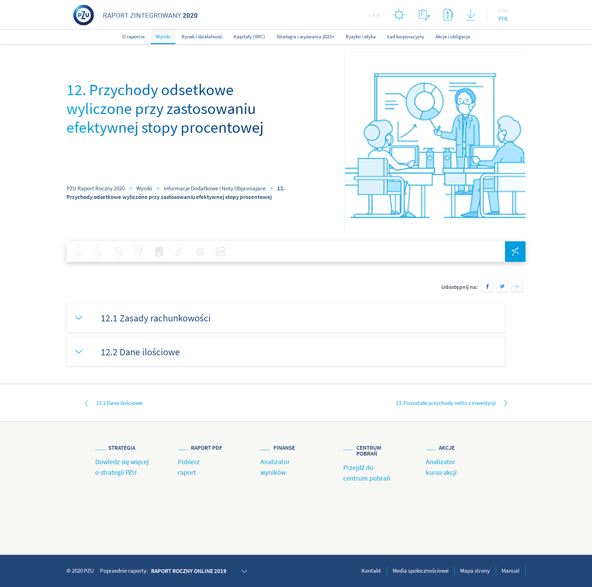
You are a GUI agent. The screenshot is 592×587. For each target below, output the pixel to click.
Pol (503, 18)
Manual (510, 570)
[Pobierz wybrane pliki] (470, 16)
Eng (503, 10)
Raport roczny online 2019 (188, 571)
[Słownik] (448, 14)
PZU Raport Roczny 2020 (95, 188)
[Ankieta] (424, 14)
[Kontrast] (399, 14)
